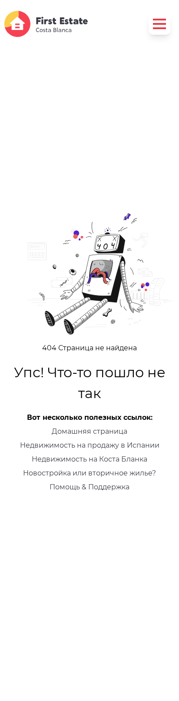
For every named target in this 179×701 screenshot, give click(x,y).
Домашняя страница (89, 431)
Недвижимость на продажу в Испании (89, 445)
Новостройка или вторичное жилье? (89, 473)
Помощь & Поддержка (89, 487)
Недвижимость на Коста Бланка (89, 459)
